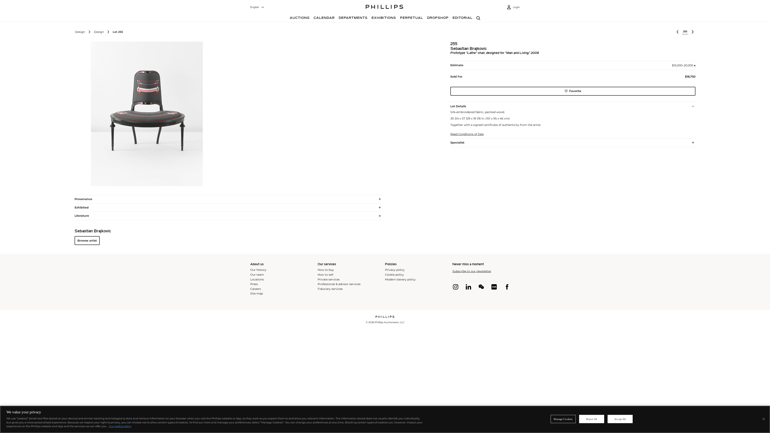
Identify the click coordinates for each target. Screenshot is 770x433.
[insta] (455, 287)
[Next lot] (692, 32)
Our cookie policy (120, 426)
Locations (257, 279)
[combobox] (257, 7)
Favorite (575, 91)
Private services (329, 279)
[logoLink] (385, 317)
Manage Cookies (563, 418)
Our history (258, 270)
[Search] (478, 18)
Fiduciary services (330, 289)
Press (254, 284)
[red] (494, 287)
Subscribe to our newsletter (471, 271)
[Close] (763, 419)
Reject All (591, 418)
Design (80, 32)
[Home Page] (384, 7)
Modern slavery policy (400, 279)
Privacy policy (395, 270)
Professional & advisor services (339, 284)
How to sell (325, 274)
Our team (257, 274)
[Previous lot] (677, 32)
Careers (255, 289)
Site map (256, 293)
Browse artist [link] (87, 240)
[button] (145, 114)
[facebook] (507, 287)
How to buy (326, 270)
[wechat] (481, 287)
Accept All (620, 418)
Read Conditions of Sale (467, 134)
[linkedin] (468, 287)
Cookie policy (394, 274)
